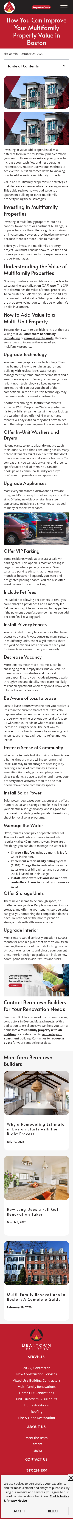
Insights (37, 1450)
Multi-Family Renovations (37, 1386)
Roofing (36, 1411)
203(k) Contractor (36, 1368)
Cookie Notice (59, 1496)
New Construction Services (36, 1374)
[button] (64, 65)
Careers (36, 1444)
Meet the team (37, 1438)
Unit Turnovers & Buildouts (36, 1399)
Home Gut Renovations (36, 1393)
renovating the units (39, 338)
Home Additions (36, 1405)
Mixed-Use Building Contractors (36, 1380)
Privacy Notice (17, 1501)
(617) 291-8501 (36, 1470)
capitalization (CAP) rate (38, 285)
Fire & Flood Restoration (36, 1418)
